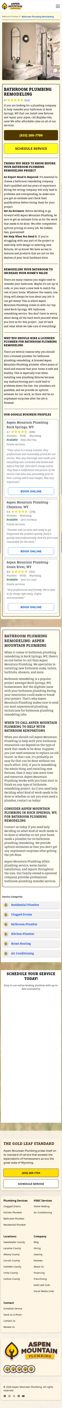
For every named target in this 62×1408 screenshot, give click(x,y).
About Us (39, 1266)
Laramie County (12, 1248)
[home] (12, 6)
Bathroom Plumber (10, 16)
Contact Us (9, 1320)
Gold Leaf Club (42, 1285)
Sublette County (12, 1266)
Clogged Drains (12, 1206)
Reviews (38, 1260)
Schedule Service (31, 148)
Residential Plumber (14, 1224)
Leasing (38, 1254)
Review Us (9, 1326)
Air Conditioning (43, 1212)
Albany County (11, 1254)
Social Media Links (44, 1291)
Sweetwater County (14, 1242)
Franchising (40, 1278)
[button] (57, 6)
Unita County (10, 1272)
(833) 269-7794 (31, 1173)
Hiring (37, 1248)
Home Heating (42, 1206)
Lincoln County (11, 1260)
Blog (36, 1242)
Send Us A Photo (12, 1314)
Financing (39, 1272)
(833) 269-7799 (31, 135)
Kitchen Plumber (12, 1212)
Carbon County (11, 1278)
